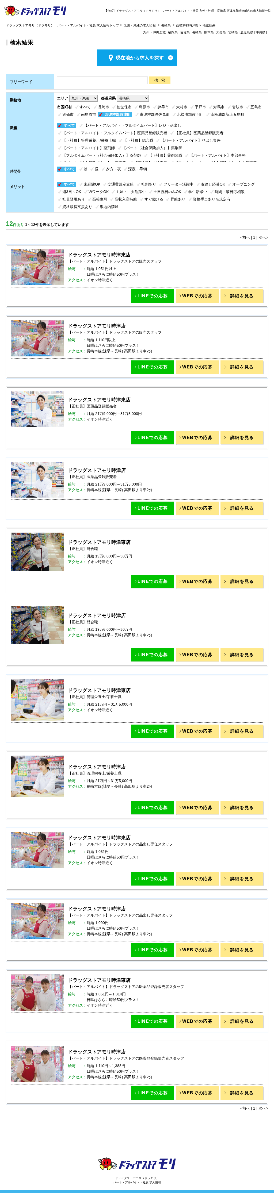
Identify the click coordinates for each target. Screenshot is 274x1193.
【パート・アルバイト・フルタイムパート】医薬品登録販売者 (114, 133)
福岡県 (173, 32)
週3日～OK (71, 192)
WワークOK (99, 192)
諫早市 (163, 107)
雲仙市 (68, 114)
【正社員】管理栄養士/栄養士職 (89, 140)
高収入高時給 (126, 199)
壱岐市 (237, 107)
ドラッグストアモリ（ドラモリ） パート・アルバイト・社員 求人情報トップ (62, 25)
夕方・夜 (113, 169)
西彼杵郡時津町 (118, 114)
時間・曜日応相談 (230, 192)
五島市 (256, 107)
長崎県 (166, 25)
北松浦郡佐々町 (190, 114)
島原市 (144, 107)
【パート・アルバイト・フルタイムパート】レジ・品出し (132, 125)
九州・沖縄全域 (154, 32)
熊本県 (209, 32)
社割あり (148, 184)
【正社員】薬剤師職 (165, 155)
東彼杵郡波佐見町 (155, 114)
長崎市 (103, 107)
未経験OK (92, 184)
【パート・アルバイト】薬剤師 (88, 148)
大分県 (221, 32)
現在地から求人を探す (140, 57)
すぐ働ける (153, 199)
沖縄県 (260, 32)
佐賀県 (185, 32)
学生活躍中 (197, 192)
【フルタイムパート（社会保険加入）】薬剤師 (101, 155)
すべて (85, 107)
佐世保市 (124, 107)
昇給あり (177, 199)
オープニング (243, 184)
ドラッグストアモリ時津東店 (99, 254)
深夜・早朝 (137, 169)
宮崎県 (233, 32)
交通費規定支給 (121, 184)
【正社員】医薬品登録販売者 (199, 133)
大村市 (181, 107)
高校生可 (99, 199)
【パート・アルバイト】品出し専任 (190, 140)
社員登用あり (73, 199)
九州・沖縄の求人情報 (140, 25)
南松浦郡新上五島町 (227, 114)
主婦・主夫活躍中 (131, 192)
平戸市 (200, 107)
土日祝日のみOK (167, 192)
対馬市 (218, 107)
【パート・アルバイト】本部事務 (217, 155)
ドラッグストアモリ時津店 (97, 326)
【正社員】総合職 (138, 140)
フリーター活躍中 (178, 184)
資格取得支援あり (77, 207)
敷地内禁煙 (109, 207)
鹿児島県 (246, 32)
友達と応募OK (213, 184)
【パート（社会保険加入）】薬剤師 (152, 148)
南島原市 (88, 114)
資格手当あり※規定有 (211, 199)
